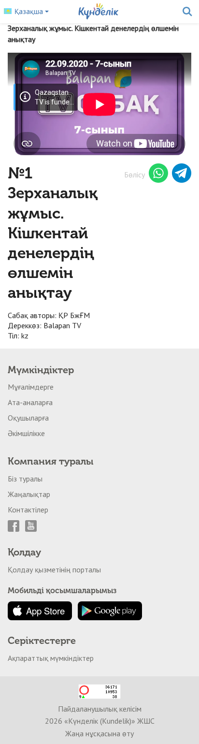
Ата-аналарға (30, 402)
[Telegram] (181, 174)
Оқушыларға (28, 418)
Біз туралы (25, 478)
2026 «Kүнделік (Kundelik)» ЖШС (100, 721)
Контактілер (28, 509)
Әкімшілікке (26, 433)
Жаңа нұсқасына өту (99, 733)
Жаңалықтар (29, 494)
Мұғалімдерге (31, 387)
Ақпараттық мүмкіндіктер (51, 658)
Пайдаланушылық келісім (100, 709)
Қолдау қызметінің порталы (54, 569)
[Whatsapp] (158, 174)
